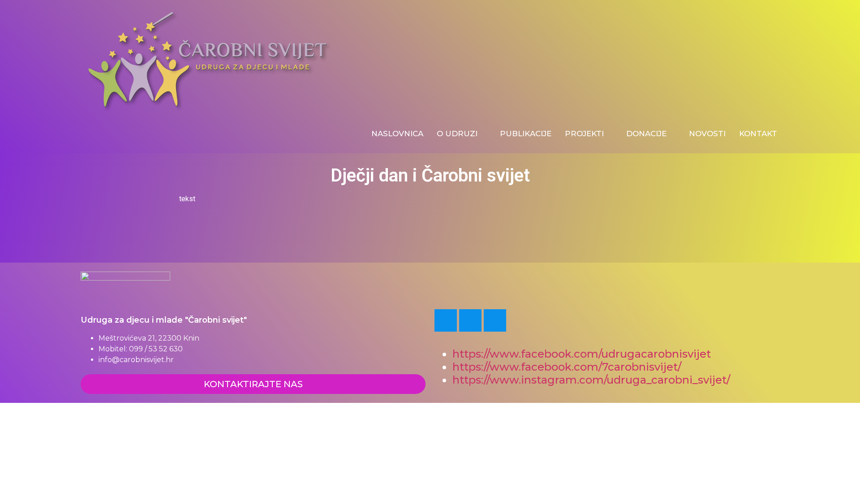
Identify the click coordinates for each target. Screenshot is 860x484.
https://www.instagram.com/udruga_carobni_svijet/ (592, 379)
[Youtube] (470, 320)
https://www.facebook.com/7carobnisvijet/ (566, 366)
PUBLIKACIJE (525, 133)
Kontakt (758, 133)
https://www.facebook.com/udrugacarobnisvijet (581, 353)
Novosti (707, 133)
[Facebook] (445, 320)
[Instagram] (495, 320)
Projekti (584, 133)
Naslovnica (397, 133)
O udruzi (457, 133)
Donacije (646, 133)
